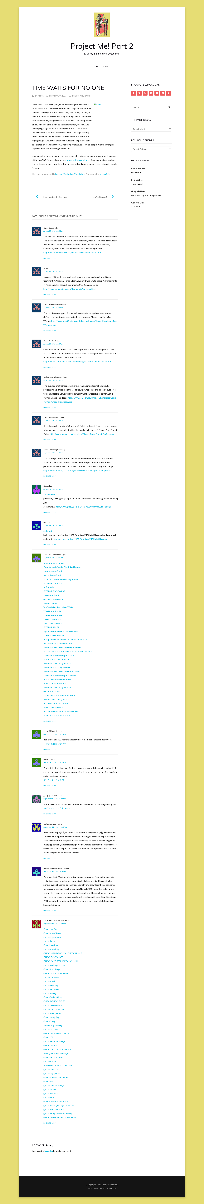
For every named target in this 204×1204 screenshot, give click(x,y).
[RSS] (168, 93)
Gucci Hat (48, 1081)
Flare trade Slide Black (54, 707)
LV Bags (46, 268)
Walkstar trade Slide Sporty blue (58, 655)
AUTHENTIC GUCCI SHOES (57, 1065)
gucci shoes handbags (53, 1085)
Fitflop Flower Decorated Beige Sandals (62, 647)
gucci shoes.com (51, 1069)
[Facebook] (133, 93)
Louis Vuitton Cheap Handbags (55, 377)
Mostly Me (79, 174)
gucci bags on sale (52, 937)
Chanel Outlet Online (51, 341)
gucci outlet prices (52, 1013)
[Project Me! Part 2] (102, 24)
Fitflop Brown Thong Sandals (57, 663)
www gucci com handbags (55, 1053)
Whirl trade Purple (52, 611)
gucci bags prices (51, 1073)
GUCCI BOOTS (51, 1045)
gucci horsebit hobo (52, 1005)
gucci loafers (49, 1097)
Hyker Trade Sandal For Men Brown (60, 631)
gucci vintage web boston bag (57, 1113)
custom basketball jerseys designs (56, 868)
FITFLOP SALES (51, 627)
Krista (41, 95)
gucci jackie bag (51, 949)
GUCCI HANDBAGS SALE (56, 1033)
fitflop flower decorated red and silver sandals (65, 639)
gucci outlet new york (53, 1109)
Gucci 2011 (48, 1037)
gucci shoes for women (54, 1009)
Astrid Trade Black (52, 575)
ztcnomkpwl (48, 486)
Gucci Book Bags (51, 969)
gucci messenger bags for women (59, 1105)
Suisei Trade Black (52, 619)
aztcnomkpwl (49, 494)
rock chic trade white (53, 599)
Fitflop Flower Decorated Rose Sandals (61, 671)
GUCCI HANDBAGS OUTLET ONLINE (62, 953)
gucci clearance (50, 1093)
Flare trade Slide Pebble (54, 683)
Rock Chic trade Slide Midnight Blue (60, 579)
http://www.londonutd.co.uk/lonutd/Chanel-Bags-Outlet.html (72, 252)
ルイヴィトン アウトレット (53, 796)
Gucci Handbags (51, 945)
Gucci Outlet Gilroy (52, 997)
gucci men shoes (51, 989)
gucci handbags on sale (54, 965)
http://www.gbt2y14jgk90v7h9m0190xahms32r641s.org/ (83, 506)
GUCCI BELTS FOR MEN (55, 973)
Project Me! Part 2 (102, 46)
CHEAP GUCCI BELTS (54, 1001)
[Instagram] (145, 93)
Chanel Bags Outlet (50, 228)
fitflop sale (48, 587)
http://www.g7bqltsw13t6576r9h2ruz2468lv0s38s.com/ (80, 539)
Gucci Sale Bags (51, 929)
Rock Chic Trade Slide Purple (54, 555)
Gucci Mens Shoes (52, 933)
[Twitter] (139, 93)
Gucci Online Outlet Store (55, 1101)
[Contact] (162, 93)
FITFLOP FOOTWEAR (54, 591)
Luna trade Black (51, 595)
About (107, 66)
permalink (104, 174)
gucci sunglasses (51, 977)
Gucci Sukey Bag (51, 1017)
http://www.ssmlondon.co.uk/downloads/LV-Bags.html (69, 288)
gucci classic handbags (54, 1041)
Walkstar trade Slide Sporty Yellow (59, 675)
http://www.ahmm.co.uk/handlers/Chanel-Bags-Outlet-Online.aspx (82, 434)
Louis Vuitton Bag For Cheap (54, 450)
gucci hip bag (49, 993)
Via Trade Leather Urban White (58, 607)
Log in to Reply (49, 258)
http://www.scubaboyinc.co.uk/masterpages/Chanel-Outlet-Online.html (77, 361)
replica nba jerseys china (52, 824)
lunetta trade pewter (53, 615)
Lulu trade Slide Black (53, 623)
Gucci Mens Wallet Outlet (55, 1077)
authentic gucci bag (52, 1025)
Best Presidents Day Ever (55, 197)
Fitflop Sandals (50, 603)
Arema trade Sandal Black (55, 703)
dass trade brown (51, 691)
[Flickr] (156, 93)
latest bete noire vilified (78, 160)
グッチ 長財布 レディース (52, 731)
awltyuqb (46, 522)
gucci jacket (49, 981)
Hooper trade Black (52, 571)
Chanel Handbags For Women (54, 304)
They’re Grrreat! (99, 197)
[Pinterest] (151, 93)
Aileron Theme (92, 1188)
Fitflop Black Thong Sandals (56, 667)
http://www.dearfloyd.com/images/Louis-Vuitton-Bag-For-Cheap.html (76, 470)
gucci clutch (49, 941)
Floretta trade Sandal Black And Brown (61, 567)
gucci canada (49, 1089)
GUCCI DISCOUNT (53, 957)
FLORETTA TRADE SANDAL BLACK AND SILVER (67, 651)
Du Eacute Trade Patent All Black (59, 695)
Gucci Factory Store (52, 1057)
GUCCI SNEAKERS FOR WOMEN (56, 921)
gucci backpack (51, 1029)
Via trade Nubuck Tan (53, 563)
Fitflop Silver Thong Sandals (56, 699)
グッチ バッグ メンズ (51, 759)
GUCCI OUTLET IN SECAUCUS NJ (60, 961)
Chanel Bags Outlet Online (53, 417)
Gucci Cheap (49, 1021)
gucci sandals (49, 1061)
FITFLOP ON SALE (52, 583)
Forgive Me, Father (81, 95)
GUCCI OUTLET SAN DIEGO (57, 1049)
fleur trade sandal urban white (57, 643)
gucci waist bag (50, 985)
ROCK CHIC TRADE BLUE (56, 659)
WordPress (113, 1188)
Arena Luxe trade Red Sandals (57, 679)
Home (96, 66)
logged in (48, 1150)
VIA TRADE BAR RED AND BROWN (61, 711)
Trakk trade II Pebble (53, 635)
